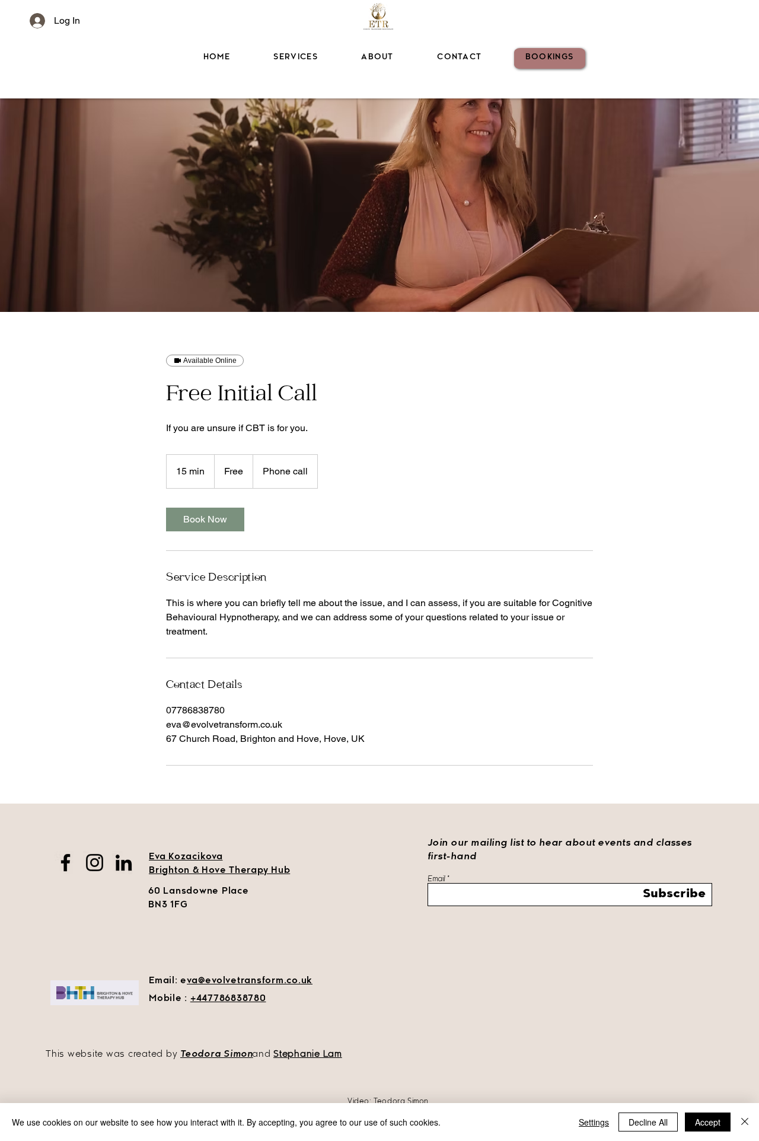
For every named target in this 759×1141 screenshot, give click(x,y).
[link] (205, 519)
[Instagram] (94, 862)
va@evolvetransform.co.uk (249, 981)
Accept (707, 1122)
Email (436, 879)
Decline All (648, 1122)
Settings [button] (594, 1122)
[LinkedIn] (123, 862)
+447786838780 (228, 999)
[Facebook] (65, 862)
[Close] (745, 1122)
